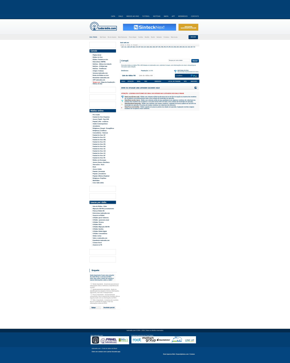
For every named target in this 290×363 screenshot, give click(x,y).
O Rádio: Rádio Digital (100, 231)
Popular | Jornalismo (99, 174)
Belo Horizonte (122, 37)
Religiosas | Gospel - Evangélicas (103, 128)
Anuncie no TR (97, 245)
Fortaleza (166, 37)
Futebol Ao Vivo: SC (99, 149)
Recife (153, 37)
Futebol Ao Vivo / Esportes (101, 117)
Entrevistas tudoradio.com (101, 213)
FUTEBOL (146, 16)
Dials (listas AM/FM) (99, 62)
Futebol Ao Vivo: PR (99, 144)
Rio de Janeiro (112, 37)
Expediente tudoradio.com (101, 240)
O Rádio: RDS (97, 224)
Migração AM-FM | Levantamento (103, 208)
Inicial (122, 45)
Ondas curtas (97, 236)
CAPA (113, 16)
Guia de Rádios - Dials (100, 206)
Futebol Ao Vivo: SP (99, 135)
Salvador (159, 37)
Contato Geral (97, 242)
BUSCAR (193, 37)
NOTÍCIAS (156, 16)
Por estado (96, 115)
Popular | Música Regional (101, 176)
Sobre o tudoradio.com (100, 238)
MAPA (166, 16)
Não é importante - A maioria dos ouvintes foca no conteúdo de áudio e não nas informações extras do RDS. (104, 301)
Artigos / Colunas (98, 71)
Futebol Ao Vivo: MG (99, 140)
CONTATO (195, 16)
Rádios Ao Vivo (98, 57)
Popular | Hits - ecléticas (100, 121)
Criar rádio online (98, 183)
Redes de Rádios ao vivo (101, 75)
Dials (128, 45)
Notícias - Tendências (99, 68)
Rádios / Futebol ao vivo (100, 59)
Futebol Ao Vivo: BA (99, 146)
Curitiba (140, 37)
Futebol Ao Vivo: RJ (99, 137)
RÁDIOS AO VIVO (132, 16)
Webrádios (96, 180)
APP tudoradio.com (99, 80)
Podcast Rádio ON (98, 211)
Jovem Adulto (97, 169)
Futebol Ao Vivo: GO (99, 151)
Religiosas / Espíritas (99, 178)
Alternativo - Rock (98, 164)
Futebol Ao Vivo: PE (99, 158)
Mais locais (174, 37)
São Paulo (103, 37)
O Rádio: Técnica (98, 222)
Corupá (135, 45)
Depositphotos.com (182, 354)
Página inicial (97, 55)
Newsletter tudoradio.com (101, 77)
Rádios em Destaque (99, 160)
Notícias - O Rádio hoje (100, 66)
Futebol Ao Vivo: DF (99, 155)
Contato (192, 354)
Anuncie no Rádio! (98, 215)
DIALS (120, 16)
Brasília (147, 37)
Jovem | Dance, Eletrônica (101, 162)
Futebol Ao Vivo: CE (99, 153)
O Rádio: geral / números (101, 218)
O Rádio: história (98, 229)
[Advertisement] (159, 53)
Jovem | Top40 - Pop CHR (101, 119)
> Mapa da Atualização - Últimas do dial (104, 83)
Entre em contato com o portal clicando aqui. (106, 351)
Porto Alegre (132, 37)
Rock (94, 167)
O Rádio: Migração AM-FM (101, 227)
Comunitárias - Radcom (100, 133)
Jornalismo (96, 126)
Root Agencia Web (169, 354)
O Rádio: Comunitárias (100, 233)
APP (173, 16)
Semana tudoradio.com (100, 73)
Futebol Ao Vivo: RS (99, 142)
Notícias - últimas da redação (102, 64)
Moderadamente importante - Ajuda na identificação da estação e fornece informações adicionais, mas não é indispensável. (104, 291)
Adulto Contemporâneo (100, 124)
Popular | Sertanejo (99, 171)
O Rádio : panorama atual (101, 220)
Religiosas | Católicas (100, 130)
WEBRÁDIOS (183, 16)
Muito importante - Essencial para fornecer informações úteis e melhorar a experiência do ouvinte (104, 285)
